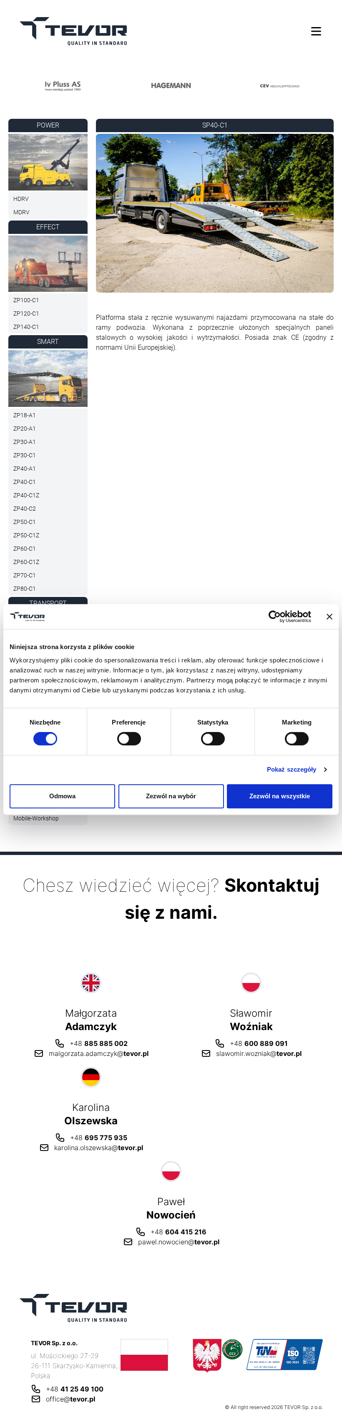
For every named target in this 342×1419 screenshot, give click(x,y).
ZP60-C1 (24, 548)
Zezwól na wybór (171, 796)
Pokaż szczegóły (292, 769)
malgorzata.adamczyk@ (98, 1053)
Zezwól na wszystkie (279, 796)
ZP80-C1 (24, 588)
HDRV (21, 199)
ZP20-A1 (24, 428)
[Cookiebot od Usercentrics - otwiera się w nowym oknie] (274, 616)
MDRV (21, 212)
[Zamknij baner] (329, 616)
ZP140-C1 (26, 326)
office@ (70, 1399)
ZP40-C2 (24, 508)
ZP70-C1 (24, 575)
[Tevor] (73, 31)
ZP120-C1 (26, 313)
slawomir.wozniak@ (259, 1053)
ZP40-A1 (24, 468)
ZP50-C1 (24, 522)
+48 (99, 1043)
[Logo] (63, 85)
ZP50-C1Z (26, 535)
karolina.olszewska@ (98, 1147)
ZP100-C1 (26, 300)
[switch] (129, 738)
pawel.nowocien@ (178, 1242)
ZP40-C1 (24, 482)
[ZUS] (171, 1356)
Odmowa (62, 796)
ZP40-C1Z (26, 495)
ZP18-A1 (24, 415)
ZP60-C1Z (26, 562)
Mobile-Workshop (36, 818)
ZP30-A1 (24, 442)
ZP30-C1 (24, 455)
